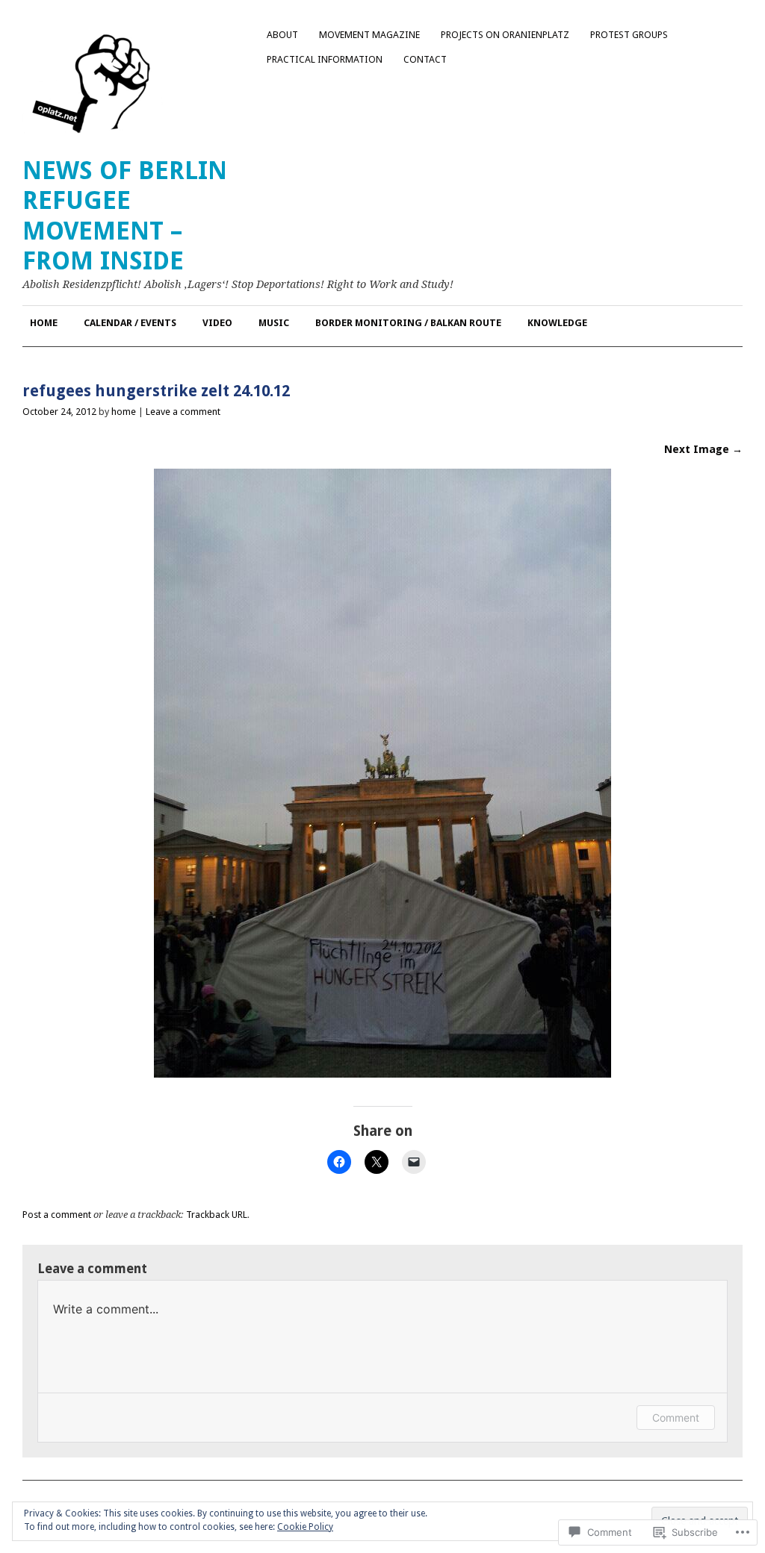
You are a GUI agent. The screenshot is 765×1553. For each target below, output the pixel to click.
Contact (425, 59)
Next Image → (703, 449)
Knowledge (557, 322)
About (282, 34)
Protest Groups (629, 34)
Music (273, 322)
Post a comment (56, 1214)
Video (217, 322)
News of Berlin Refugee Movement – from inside (124, 215)
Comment (675, 1417)
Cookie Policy (305, 1527)
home (123, 411)
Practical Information (324, 59)
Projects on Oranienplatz (505, 34)
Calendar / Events (130, 322)
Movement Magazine (369, 34)
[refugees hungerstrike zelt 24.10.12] (382, 1073)
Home (44, 322)
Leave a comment (183, 411)
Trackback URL (216, 1214)
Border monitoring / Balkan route (408, 322)
